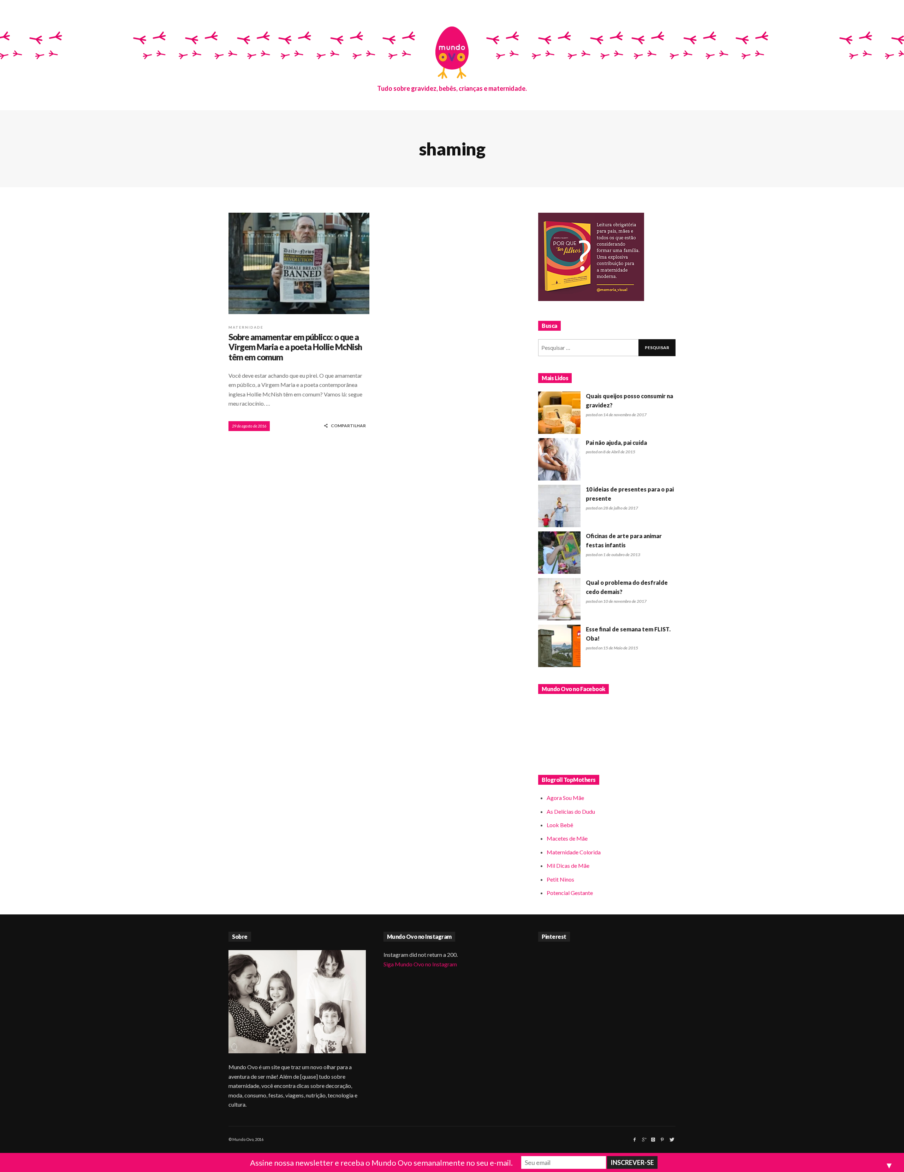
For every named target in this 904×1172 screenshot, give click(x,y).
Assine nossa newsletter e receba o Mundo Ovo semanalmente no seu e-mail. (381, 1162)
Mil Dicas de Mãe (568, 865)
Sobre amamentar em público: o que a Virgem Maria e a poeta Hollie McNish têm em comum (295, 347)
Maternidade (245, 327)
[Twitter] (671, 1139)
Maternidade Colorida (574, 852)
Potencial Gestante (570, 892)
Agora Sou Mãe (565, 797)
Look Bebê (560, 824)
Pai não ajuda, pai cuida (616, 442)
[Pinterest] (662, 1139)
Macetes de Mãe (567, 838)
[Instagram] (653, 1139)
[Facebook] (634, 1139)
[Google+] (644, 1139)
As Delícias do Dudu (571, 811)
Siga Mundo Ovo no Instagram (420, 964)
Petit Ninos (560, 879)
